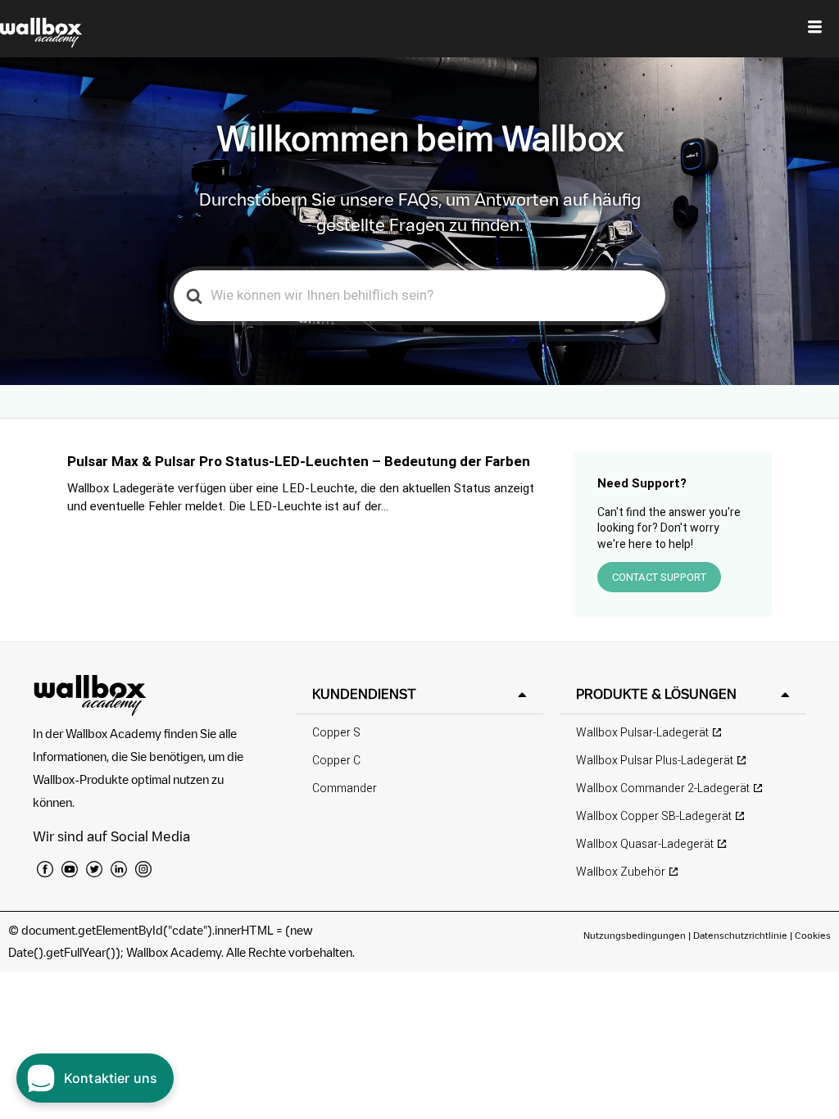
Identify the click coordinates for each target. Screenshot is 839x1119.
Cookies (813, 935)
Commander (344, 788)
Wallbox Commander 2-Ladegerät (663, 788)
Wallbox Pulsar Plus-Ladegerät (654, 760)
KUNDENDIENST (364, 693)
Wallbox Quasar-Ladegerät (645, 844)
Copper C (336, 760)
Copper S (336, 732)
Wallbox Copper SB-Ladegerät (654, 816)
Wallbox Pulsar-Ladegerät (642, 732)
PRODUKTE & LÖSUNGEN (656, 693)
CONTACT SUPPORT (659, 577)
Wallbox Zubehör (620, 872)
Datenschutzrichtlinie (740, 935)
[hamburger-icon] (814, 28)
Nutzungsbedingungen (635, 935)
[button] (419, 694)
